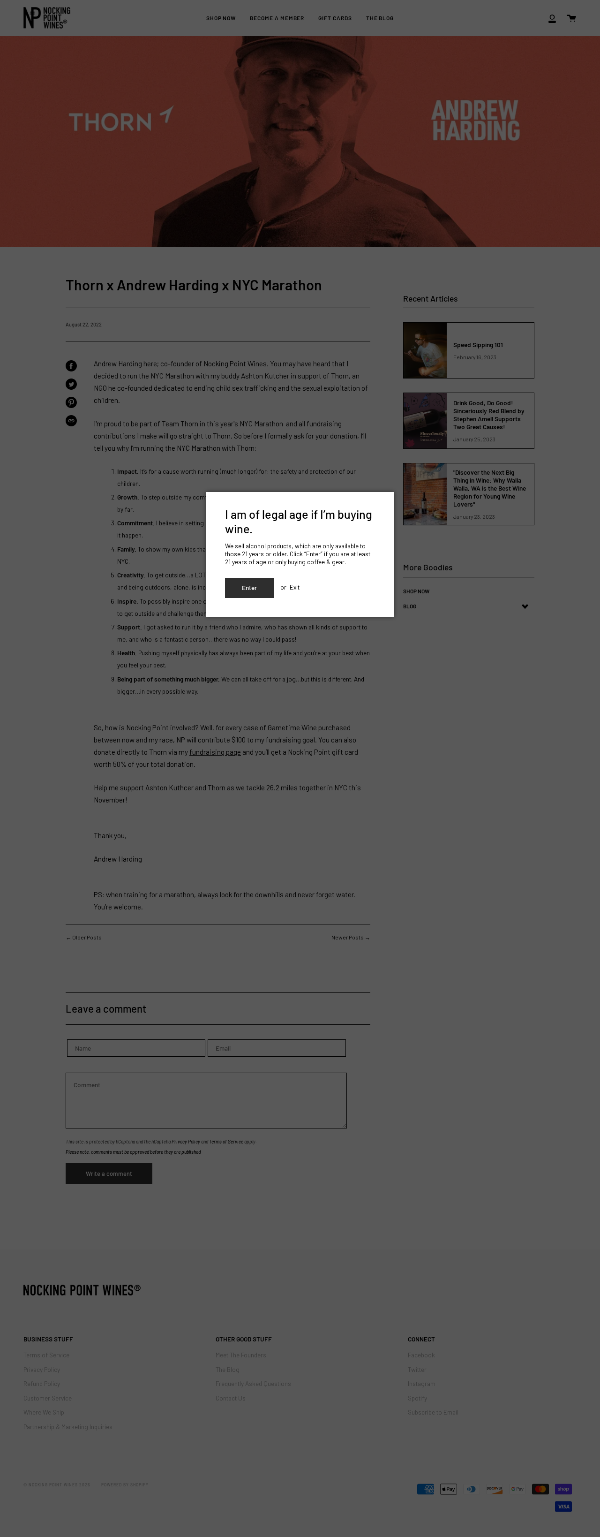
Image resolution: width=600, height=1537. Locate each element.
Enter (249, 587)
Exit (295, 587)
